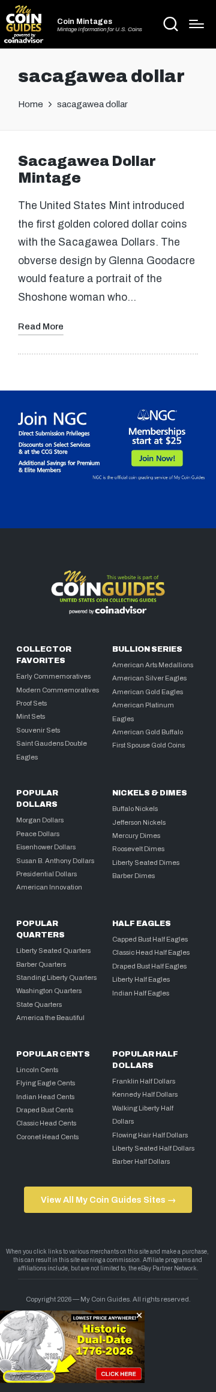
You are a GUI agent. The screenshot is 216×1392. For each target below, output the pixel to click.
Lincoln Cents (37, 1069)
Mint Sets (30, 716)
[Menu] (196, 24)
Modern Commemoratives (57, 690)
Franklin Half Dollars (143, 1081)
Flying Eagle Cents (45, 1083)
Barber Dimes (133, 875)
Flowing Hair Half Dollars (150, 1135)
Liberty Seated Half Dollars (153, 1148)
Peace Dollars (37, 833)
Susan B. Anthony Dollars (55, 860)
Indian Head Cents (45, 1096)
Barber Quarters (41, 964)
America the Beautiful (50, 1017)
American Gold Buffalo (147, 732)
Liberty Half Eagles (141, 979)
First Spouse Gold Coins (148, 745)
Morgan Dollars (40, 820)
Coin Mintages (84, 22)
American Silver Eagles (149, 678)
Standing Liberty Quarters (56, 977)
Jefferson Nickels (139, 822)
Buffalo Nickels (135, 808)
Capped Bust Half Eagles (150, 939)
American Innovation (49, 887)
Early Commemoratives (53, 676)
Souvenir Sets (38, 730)
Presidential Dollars (46, 873)
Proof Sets (31, 703)
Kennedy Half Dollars (145, 1094)
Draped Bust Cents (44, 1109)
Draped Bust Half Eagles (149, 966)
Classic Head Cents (46, 1123)
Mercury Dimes (136, 835)
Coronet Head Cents (47, 1136)
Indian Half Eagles (140, 993)
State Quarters (39, 1004)
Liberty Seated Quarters (53, 950)
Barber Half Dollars (141, 1161)
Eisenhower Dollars (46, 847)
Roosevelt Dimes (138, 848)
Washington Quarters (49, 990)
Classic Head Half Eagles (151, 952)
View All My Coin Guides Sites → (108, 1200)
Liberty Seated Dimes (145, 862)
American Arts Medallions (152, 664)
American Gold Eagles (147, 691)
